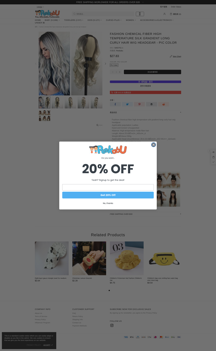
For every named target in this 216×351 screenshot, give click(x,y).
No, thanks (108, 203)
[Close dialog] (153, 145)
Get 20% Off (108, 195)
